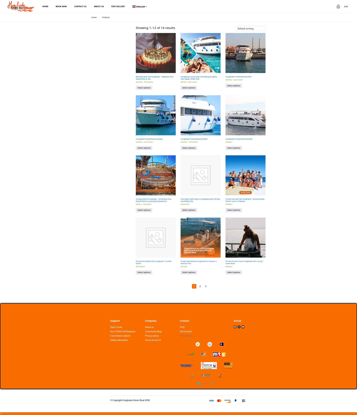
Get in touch (186, 331)
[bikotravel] (228, 365)
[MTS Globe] (219, 354)
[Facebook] (235, 326)
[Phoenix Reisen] (187, 365)
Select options (144, 88)
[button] (338, 6)
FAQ (182, 327)
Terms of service (153, 340)
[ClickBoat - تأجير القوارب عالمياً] (221, 344)
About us (149, 327)
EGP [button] (346, 6)
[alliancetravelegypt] (209, 365)
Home (45, 6)
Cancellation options (120, 336)
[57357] (192, 375)
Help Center (116, 327)
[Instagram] (239, 326)
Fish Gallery (118, 6)
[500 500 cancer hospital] (220, 375)
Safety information (119, 340)
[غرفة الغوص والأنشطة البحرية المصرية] (210, 344)
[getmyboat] (206, 383)
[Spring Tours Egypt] (190, 354)
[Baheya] (206, 375)
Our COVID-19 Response (122, 331)
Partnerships (186, 336)
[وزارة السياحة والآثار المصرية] (197, 344)
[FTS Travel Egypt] (203, 354)
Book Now (61, 6)
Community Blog (153, 331)
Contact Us (80, 6)
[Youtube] (243, 326)
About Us (99, 6)
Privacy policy (152, 336)
